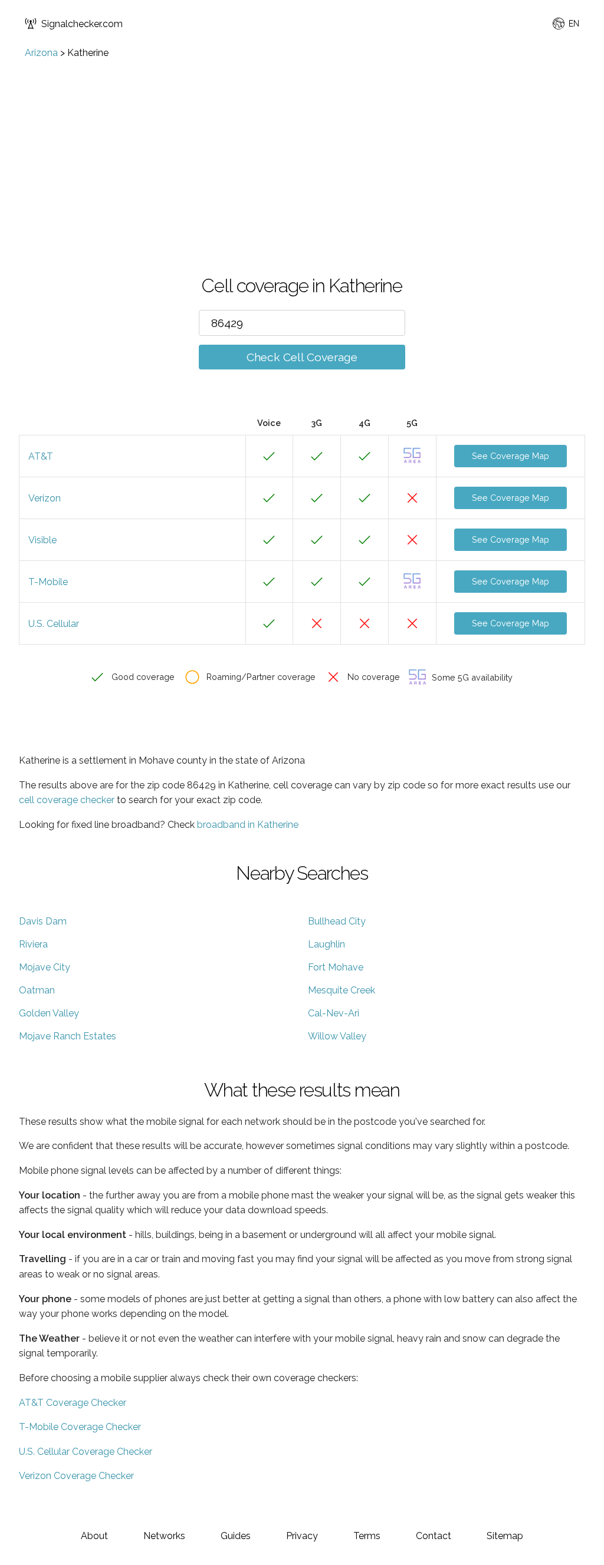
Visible (42, 540)
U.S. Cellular (53, 623)
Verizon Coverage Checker (76, 1475)
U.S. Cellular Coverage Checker (85, 1451)
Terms (366, 1535)
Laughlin (326, 944)
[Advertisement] (302, 146)
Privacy (302, 1535)
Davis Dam (43, 921)
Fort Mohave (335, 967)
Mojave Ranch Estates (67, 1036)
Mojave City (44, 967)
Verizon (44, 498)
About (94, 1535)
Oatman (37, 990)
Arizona (41, 52)
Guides (236, 1535)
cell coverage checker (66, 799)
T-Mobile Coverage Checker (80, 1426)
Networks (164, 1535)
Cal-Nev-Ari (333, 1013)
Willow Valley (337, 1036)
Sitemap (505, 1535)
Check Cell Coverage (302, 357)
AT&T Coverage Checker (72, 1402)
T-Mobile (48, 581)
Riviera (33, 944)
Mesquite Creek (341, 990)
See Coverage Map (510, 456)
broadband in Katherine (247, 824)
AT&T (40, 456)
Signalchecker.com (82, 23)
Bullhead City (337, 921)
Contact (433, 1535)
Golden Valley (49, 1013)
